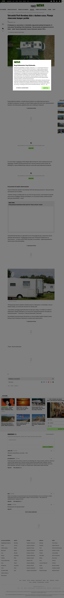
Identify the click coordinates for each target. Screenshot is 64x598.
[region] (32, 75)
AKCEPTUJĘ (45, 87)
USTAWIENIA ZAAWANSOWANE (22, 87)
